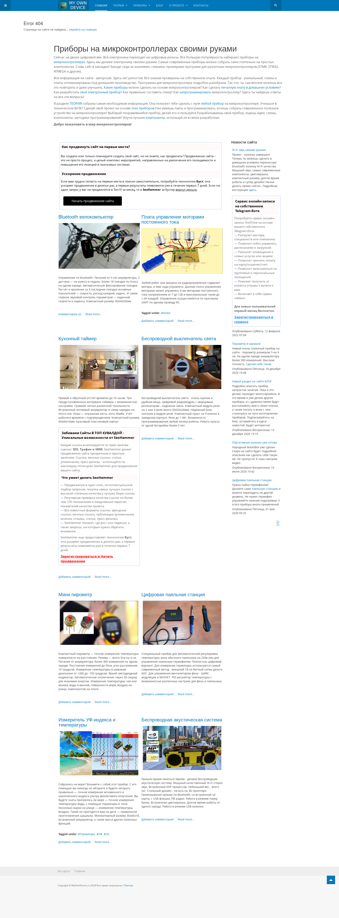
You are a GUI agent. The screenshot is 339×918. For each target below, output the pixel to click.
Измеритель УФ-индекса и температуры (86, 722)
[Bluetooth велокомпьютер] (99, 245)
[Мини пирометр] (99, 622)
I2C (108, 834)
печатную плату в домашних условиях (250, 87)
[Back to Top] (331, 880)
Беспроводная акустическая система (181, 719)
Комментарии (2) (69, 314)
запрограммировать (195, 92)
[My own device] (73, 5)
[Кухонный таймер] (99, 366)
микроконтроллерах (69, 62)
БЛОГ (159, 5)
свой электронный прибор (100, 92)
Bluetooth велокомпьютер (85, 216)
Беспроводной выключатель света (178, 338)
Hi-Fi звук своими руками (249, 150)
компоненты (155, 117)
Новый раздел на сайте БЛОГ (252, 381)
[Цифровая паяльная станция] (182, 622)
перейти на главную (83, 29)
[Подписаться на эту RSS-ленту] (278, 522)
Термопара (87, 834)
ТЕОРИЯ (119, 5)
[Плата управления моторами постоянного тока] (182, 251)
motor (167, 313)
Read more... (93, 314)
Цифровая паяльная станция (173, 594)
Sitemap (128, 885)
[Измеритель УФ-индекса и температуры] (99, 753)
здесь (252, 190)
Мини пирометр (75, 594)
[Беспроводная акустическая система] (182, 748)
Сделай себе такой (258, 364)
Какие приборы (116, 87)
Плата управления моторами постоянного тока (172, 219)
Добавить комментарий (157, 321)
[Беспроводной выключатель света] (182, 366)
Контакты (200, 5)
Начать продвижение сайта (93, 201)
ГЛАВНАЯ (101, 5)
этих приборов (142, 108)
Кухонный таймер (77, 338)
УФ (100, 834)
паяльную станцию (265, 489)
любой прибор (212, 103)
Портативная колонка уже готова (254, 442)
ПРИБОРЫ (140, 5)
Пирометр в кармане (246, 344)
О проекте (177, 5)
